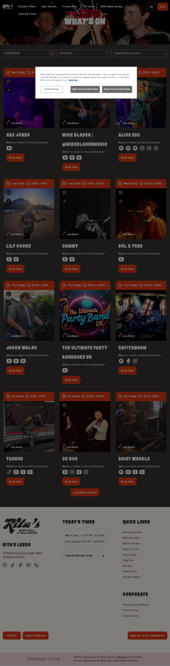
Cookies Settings (51, 89)
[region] (86, 83)
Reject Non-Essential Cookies (85, 89)
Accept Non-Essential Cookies (117, 89)
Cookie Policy (73, 80)
